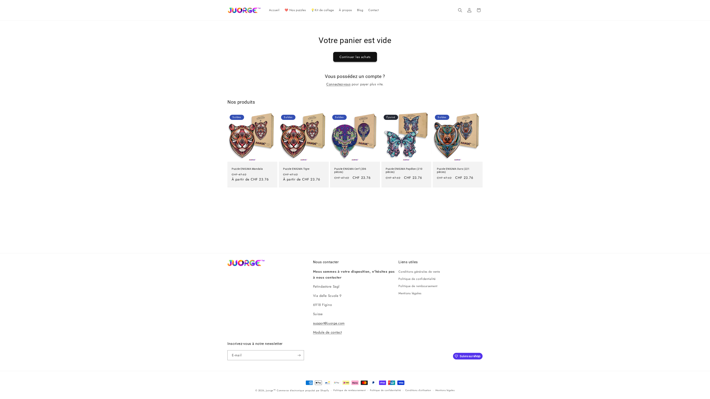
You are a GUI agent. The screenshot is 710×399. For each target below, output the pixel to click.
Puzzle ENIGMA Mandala (247, 168)
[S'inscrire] (299, 355)
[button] (460, 10)
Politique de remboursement (417, 286)
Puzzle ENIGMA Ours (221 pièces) (453, 170)
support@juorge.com (329, 323)
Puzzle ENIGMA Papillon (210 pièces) (404, 170)
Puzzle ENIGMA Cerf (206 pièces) (350, 170)
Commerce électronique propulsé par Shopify (303, 390)
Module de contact (327, 332)
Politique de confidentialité (416, 279)
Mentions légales (409, 293)
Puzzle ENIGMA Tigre (296, 168)
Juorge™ (271, 390)
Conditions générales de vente (419, 272)
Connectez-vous (338, 84)
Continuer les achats (355, 57)
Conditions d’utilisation (418, 390)
